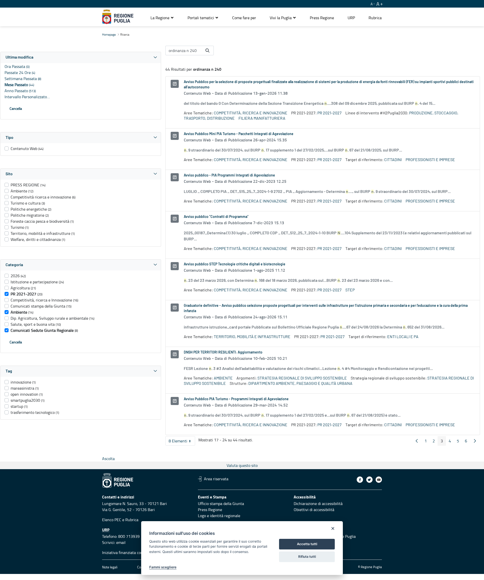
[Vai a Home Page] (117, 17)
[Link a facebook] (360, 479)
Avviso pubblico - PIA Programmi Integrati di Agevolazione (229, 175)
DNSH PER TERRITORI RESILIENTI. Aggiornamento (223, 352)
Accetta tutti (307, 544)
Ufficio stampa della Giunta (221, 503)
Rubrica (131, 519)
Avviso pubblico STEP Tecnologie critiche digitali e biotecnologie (234, 264)
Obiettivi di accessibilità (314, 509)
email (121, 542)
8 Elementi (182, 442)
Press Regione (210, 509)
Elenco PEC (111, 519)
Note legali (109, 567)
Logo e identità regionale (219, 515)
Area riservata (216, 478)
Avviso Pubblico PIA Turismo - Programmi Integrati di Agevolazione (236, 399)
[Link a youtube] (379, 479)
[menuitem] (244, 18)
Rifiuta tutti (307, 556)
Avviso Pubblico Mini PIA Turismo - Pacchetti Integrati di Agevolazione (238, 134)
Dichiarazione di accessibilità (318, 503)
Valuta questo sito (242, 465)
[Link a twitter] (369, 479)
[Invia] (207, 50)
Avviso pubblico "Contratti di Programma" (216, 217)
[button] (162, 18)
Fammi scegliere (162, 567)
